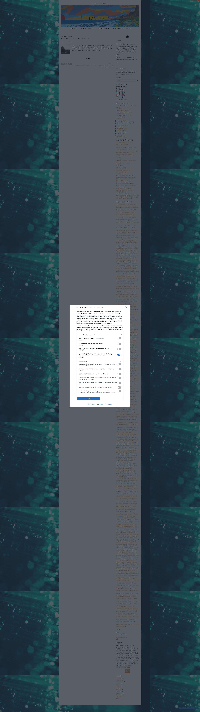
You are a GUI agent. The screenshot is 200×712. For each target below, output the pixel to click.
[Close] (127, 307)
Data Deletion (91, 404)
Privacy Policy (108, 404)
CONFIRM (89, 398)
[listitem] (100, 335)
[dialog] (100, 356)
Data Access (100, 404)
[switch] (119, 338)
